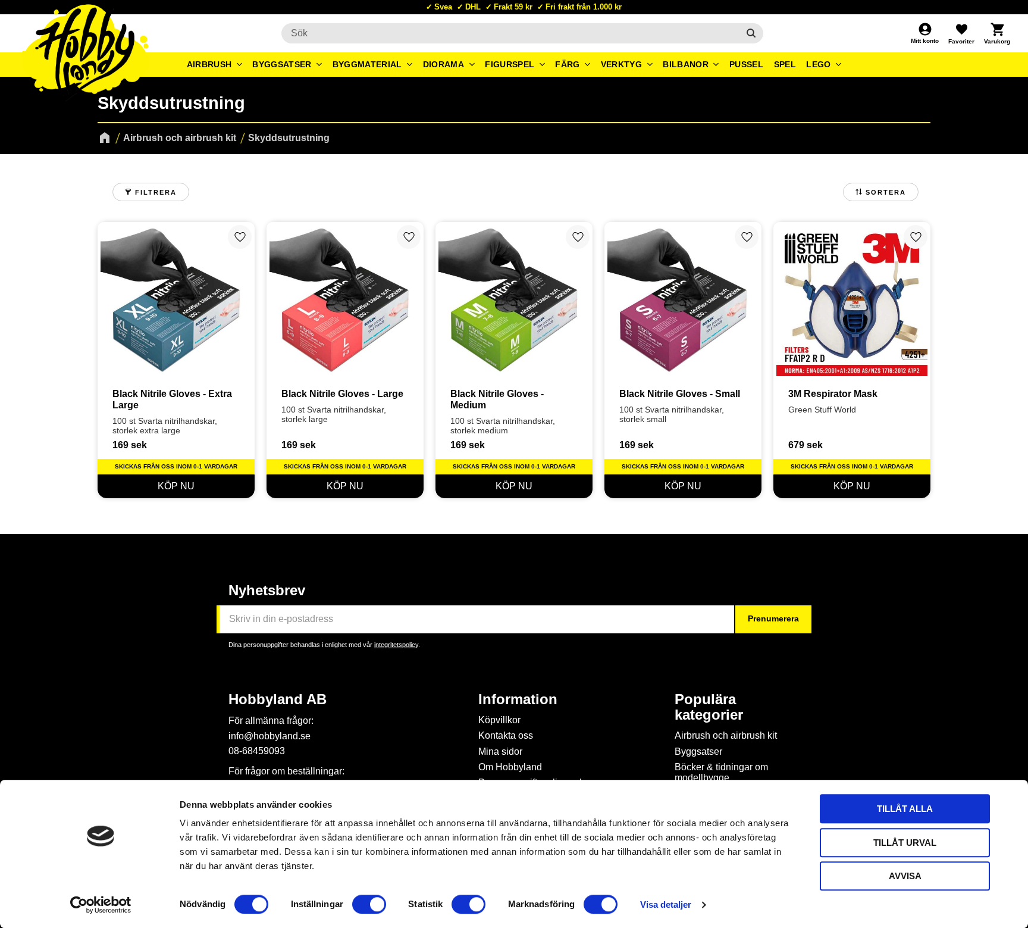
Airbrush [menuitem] (209, 64)
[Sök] (751, 33)
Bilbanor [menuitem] (686, 64)
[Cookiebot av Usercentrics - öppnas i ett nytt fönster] (101, 905)
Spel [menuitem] (785, 64)
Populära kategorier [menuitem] (709, 707)
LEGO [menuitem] (818, 64)
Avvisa (905, 876)
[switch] (369, 904)
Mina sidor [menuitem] (500, 751)
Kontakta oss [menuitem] (505, 735)
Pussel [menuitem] (746, 64)
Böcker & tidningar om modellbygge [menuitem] (721, 772)
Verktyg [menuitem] (621, 64)
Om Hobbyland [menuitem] (510, 767)
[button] (961, 33)
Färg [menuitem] (567, 64)
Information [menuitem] (517, 699)
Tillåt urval (904, 843)
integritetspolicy (396, 644)
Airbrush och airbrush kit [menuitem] (726, 735)
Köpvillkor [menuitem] (499, 720)
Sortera (886, 192)
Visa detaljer (665, 904)
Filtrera (156, 192)
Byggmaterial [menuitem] (367, 64)
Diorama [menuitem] (443, 64)
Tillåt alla (905, 809)
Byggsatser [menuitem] (281, 64)
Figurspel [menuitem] (509, 64)
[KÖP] (176, 486)
